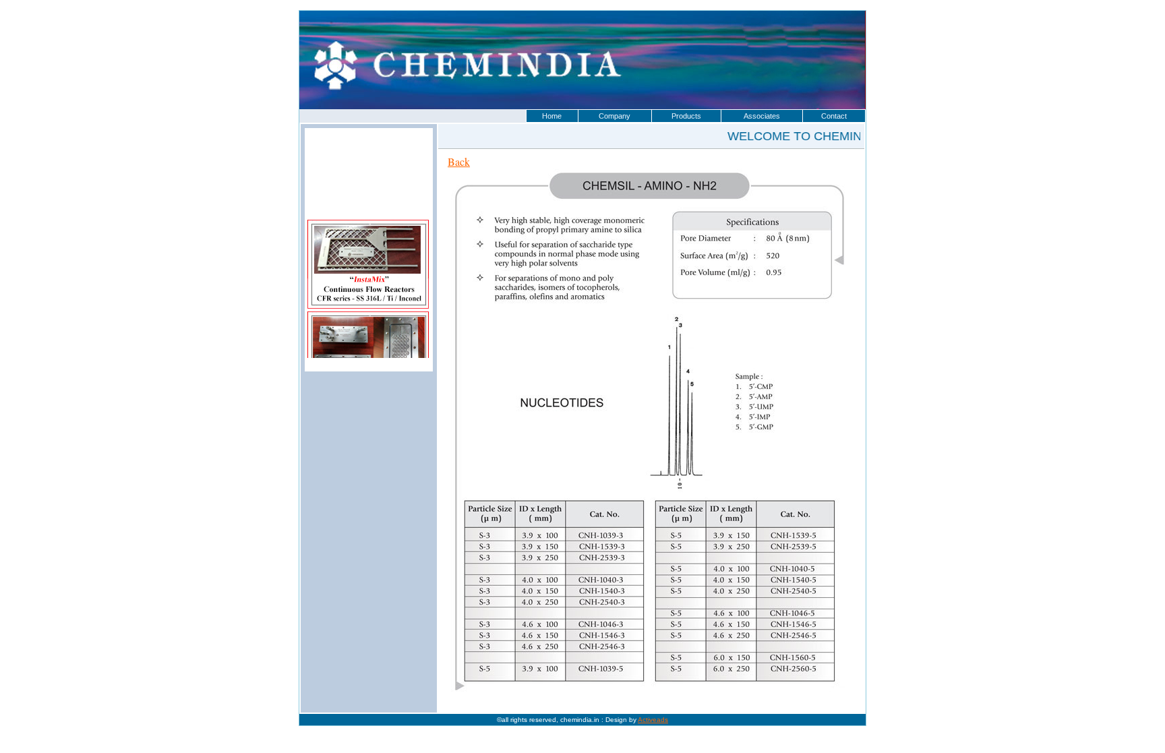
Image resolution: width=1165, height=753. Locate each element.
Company (614, 116)
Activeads (653, 719)
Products (686, 116)
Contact (834, 116)
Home (552, 116)
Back (459, 161)
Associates (762, 116)
